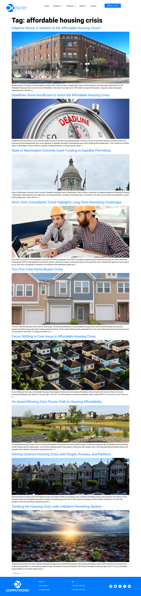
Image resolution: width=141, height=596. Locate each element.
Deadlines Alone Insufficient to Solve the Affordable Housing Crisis (61, 95)
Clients (81, 6)
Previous (16, 573)
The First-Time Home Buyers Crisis (37, 269)
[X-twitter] (124, 586)
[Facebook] (129, 586)
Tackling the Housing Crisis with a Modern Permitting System (57, 506)
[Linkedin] (110, 586)
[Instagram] (120, 586)
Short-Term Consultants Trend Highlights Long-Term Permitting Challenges (67, 202)
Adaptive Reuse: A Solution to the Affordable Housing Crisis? (56, 28)
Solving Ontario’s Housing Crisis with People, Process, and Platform (61, 454)
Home (47, 6)
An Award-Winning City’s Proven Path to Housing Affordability (57, 402)
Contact (93, 6)
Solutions (56, 6)
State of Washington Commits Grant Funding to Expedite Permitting (61, 150)
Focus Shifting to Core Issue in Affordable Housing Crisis (54, 336)
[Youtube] (115, 586)
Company (69, 6)
